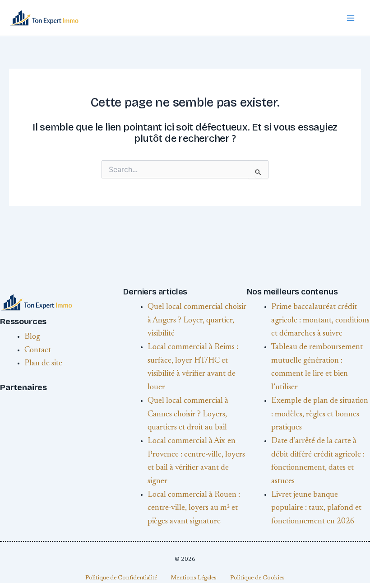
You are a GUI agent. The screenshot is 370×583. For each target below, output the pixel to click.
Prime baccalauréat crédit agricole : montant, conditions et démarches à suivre (320, 320)
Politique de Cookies (257, 578)
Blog (32, 337)
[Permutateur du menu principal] (350, 17)
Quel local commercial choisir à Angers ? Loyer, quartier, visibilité (197, 320)
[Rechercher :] (185, 171)
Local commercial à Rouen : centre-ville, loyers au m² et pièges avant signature (194, 508)
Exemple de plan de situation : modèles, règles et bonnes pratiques (319, 414)
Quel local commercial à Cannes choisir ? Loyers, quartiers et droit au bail (188, 414)
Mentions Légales (194, 578)
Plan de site (43, 363)
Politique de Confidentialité (121, 578)
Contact (37, 350)
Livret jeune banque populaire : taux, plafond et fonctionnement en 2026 (316, 508)
